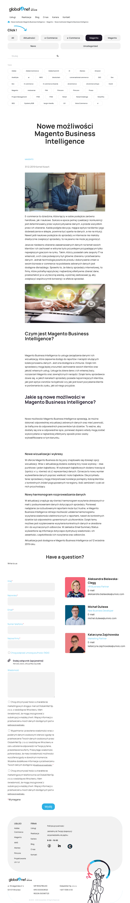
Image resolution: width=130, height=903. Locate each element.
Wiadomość (13, 670)
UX (64, 103)
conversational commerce (79, 77)
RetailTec (101, 97)
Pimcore (60, 90)
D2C (99, 77)
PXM (51, 97)
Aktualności (29, 37)
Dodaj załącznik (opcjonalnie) (28, 660)
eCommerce (72, 84)
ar (29, 77)
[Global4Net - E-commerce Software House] (23, 9)
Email (11, 609)
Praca (91, 90)
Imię (10, 581)
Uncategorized (90, 46)
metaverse (31, 90)
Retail (64, 97)
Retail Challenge (82, 97)
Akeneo (82, 71)
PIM (46, 90)
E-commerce (28, 84)
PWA (38, 97)
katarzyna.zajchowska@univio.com (106, 646)
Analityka (15, 77)
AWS (41, 77)
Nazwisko (13, 595)
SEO (13, 103)
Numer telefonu (16, 624)
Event (111, 84)
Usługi (13, 17)
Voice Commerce (81, 103)
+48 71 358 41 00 (66, 890)
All (13, 37)
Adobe (14, 71)
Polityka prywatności (55, 826)
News (33, 46)
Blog (37, 17)
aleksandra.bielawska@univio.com (106, 594)
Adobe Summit (53, 71)
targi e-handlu (49, 103)
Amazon (98, 71)
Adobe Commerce (32, 71)
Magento (94, 37)
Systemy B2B (29, 103)
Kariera (55, 17)
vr (98, 103)
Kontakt (66, 17)
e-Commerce (51, 37)
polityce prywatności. (16, 725)
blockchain (56, 77)
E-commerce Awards (50, 84)
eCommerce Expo (92, 84)
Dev (112, 77)
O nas (45, 17)
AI (69, 71)
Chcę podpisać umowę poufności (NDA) (30, 652)
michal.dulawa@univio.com (102, 618)
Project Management (19, 97)
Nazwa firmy (14, 638)
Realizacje (26, 17)
